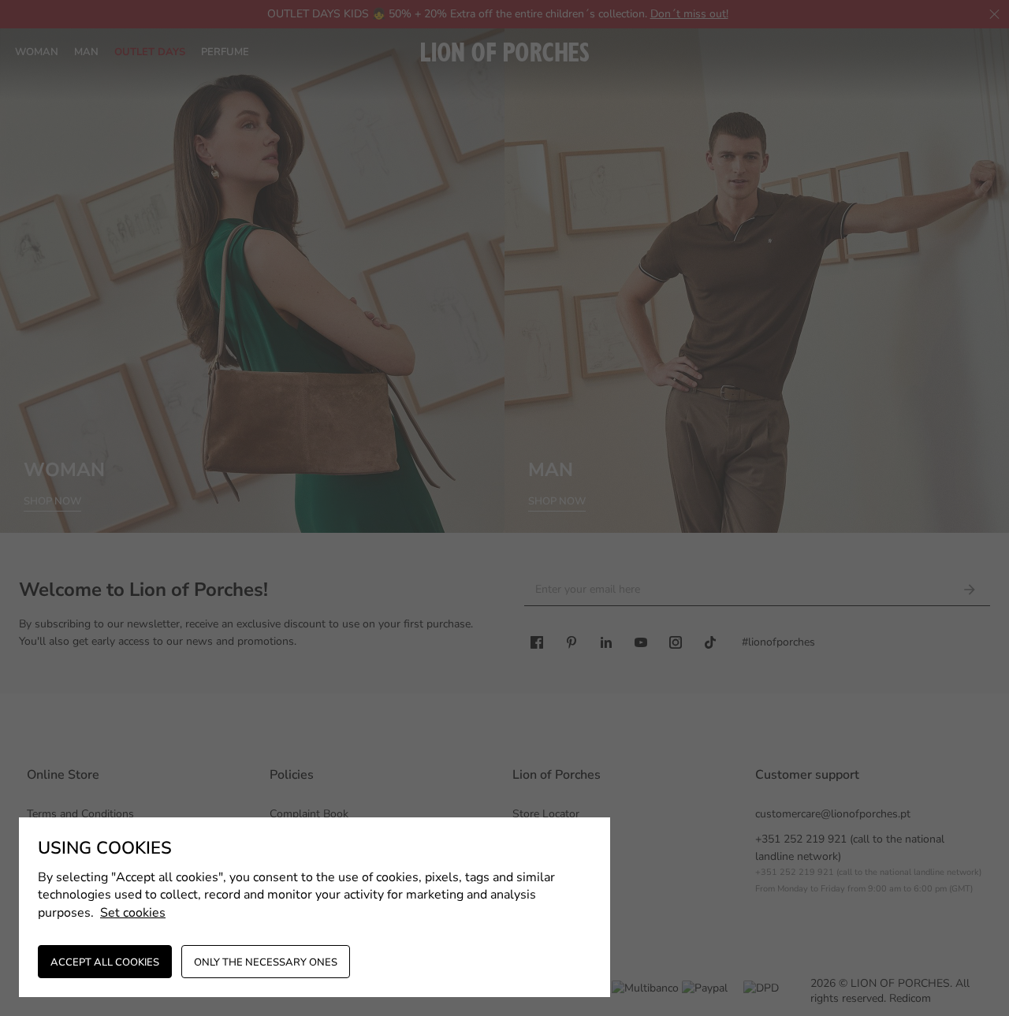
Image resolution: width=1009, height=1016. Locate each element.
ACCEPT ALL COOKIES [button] (104, 962)
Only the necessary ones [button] (265, 962)
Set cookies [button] (133, 912)
